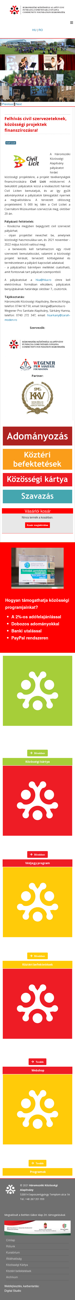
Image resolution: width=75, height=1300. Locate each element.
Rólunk (10, 1246)
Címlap (10, 1240)
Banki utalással (26, 631)
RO (41, 30)
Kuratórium (13, 1252)
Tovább (39, 1061)
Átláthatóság (14, 1259)
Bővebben (39, 753)
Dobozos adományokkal (35, 624)
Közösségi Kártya (17, 1265)
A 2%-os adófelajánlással (36, 617)
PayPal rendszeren (29, 638)
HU (34, 30)
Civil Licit (10, 142)
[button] (7, 104)
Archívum (12, 1277)
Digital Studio (12, 1291)
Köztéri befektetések (18, 1271)
